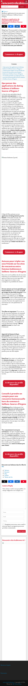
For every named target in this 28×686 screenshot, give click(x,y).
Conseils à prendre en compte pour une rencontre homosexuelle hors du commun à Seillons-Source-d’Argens (14, 77)
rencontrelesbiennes (8, 682)
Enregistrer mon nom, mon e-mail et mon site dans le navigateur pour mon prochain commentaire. (13, 526)
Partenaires (4, 673)
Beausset (6, 472)
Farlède (6, 475)
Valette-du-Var (8, 477)
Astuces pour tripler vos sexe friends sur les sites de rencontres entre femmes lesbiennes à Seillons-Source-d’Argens (13, 72)
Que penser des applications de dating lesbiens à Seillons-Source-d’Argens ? (13, 68)
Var (3, 466)
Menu (26, 1)
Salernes (6, 470)
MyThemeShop (17, 684)
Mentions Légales (6, 665)
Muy (5, 474)
